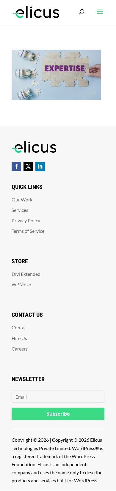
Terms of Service (28, 231)
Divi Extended (26, 274)
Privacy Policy (26, 220)
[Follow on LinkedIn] (40, 166)
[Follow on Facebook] (16, 166)
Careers (20, 348)
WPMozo (21, 284)
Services (20, 210)
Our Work (22, 199)
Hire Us (19, 338)
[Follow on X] (28, 166)
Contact (20, 327)
